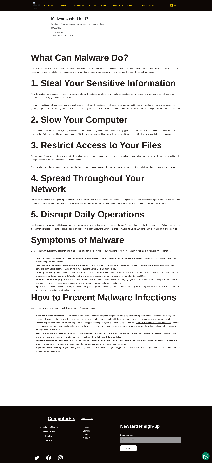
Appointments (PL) (149, 5)
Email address (126, 435)
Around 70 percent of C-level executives (153, 323)
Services (86, 431)
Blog (87, 434)
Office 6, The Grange (49, 427)
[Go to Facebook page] (48, 457)
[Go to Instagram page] (60, 457)
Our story (86, 427)
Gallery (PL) (118, 5)
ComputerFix (61, 418)
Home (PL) (48, 5)
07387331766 (87, 419)
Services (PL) (78, 5)
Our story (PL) (63, 5)
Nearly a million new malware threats (80, 340)
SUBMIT (128, 448)
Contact (86, 438)
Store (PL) (105, 5)
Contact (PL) (132, 5)
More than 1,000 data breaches (44, 94)
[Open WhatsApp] (206, 456)
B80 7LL (48, 440)
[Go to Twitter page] (36, 457)
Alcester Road (48, 431)
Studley (48, 436)
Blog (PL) (92, 5)
